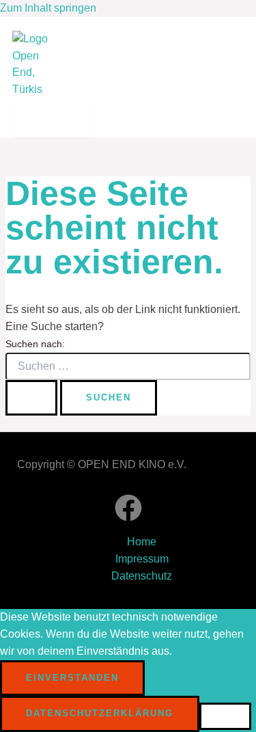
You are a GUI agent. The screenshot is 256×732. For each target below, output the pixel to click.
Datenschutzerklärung (99, 713)
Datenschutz (141, 576)
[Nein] (225, 716)
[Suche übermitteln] (31, 398)
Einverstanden (72, 678)
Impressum (142, 559)
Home (141, 541)
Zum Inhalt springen (48, 8)
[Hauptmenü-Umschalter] (51, 117)
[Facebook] (128, 518)
